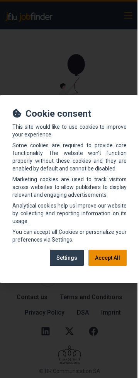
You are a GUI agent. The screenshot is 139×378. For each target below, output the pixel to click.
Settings (66, 258)
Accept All (107, 258)
